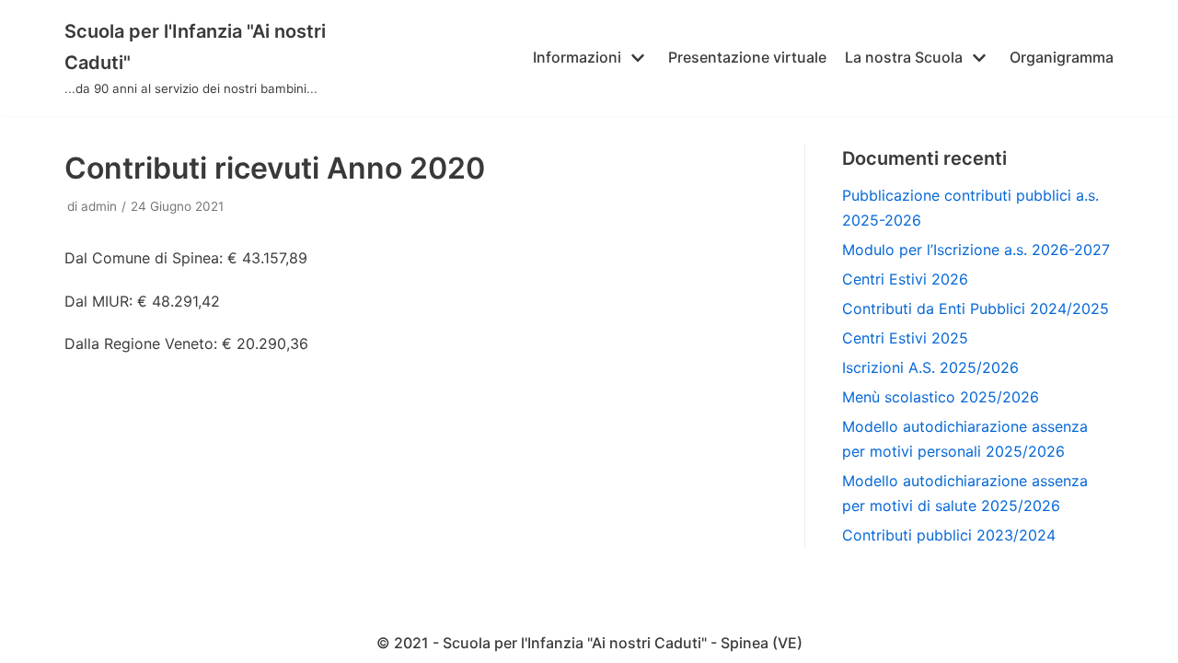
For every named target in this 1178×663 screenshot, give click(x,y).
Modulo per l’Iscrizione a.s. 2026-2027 (976, 249)
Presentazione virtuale (747, 57)
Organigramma (1062, 57)
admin (99, 206)
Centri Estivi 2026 (905, 279)
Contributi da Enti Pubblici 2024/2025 (975, 308)
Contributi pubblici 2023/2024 (949, 535)
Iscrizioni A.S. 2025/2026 (930, 367)
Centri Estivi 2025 (905, 338)
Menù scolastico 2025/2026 (940, 397)
